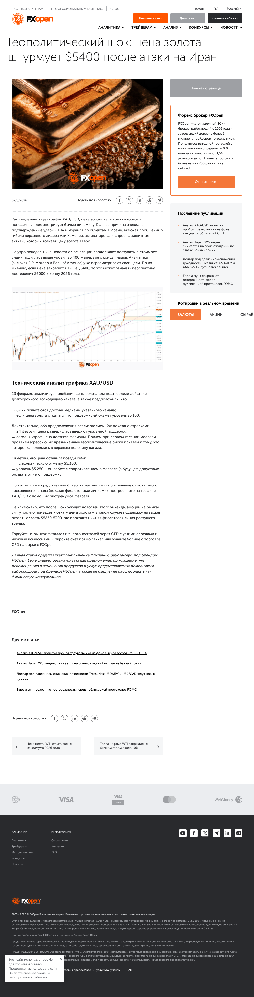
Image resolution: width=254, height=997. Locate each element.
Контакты (57, 846)
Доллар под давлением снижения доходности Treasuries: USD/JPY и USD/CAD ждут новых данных (209, 263)
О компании (59, 840)
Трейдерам (19, 846)
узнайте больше (126, 539)
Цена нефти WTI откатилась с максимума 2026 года (49, 746)
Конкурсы (18, 858)
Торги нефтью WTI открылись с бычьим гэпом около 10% (124, 746)
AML (131, 970)
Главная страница (206, 88)
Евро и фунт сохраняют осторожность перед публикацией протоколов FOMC (77, 689)
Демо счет (188, 18)
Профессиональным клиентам (77, 9)
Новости (17, 864)
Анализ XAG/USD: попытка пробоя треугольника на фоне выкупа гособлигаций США (82, 653)
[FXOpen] (33, 19)
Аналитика (19, 840)
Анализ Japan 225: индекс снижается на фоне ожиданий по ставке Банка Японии (79, 663)
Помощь (200, 9)
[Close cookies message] (60, 958)
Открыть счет (206, 182)
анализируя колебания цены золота (65, 393)
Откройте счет (65, 539)
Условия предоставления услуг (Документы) (91, 970)
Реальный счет (150, 18)
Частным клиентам (27, 9)
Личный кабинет (225, 18)
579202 (122, 924)
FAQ (54, 852)
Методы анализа (22, 852)
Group (115, 9)
